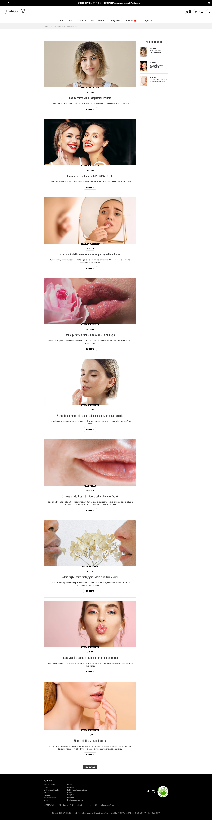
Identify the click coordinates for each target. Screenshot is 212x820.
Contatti (46, 787)
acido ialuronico (86, 87)
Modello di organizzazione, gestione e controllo (77, 791)
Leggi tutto (90, 109)
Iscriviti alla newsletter (49, 785)
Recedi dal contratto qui (50, 798)
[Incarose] (14, 11)
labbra (84, 165)
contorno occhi (93, 566)
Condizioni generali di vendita (51, 790)
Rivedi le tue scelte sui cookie (75, 800)
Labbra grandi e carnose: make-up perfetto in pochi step (90, 657)
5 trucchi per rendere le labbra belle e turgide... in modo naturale (90, 415)
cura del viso (85, 243)
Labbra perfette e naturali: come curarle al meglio (90, 335)
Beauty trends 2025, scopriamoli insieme (90, 98)
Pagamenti (46, 800)
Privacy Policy (70, 795)
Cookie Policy (70, 797)
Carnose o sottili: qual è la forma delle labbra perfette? (90, 496)
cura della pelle (94, 243)
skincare (96, 87)
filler (87, 486)
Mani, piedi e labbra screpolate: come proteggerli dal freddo (90, 254)
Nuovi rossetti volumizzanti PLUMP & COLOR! (90, 176)
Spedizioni (46, 792)
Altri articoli (90, 767)
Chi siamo (70, 785)
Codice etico (70, 787)
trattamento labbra (93, 165)
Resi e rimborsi (47, 795)
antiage (85, 566)
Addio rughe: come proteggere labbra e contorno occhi (90, 577)
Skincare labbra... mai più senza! (90, 740)
